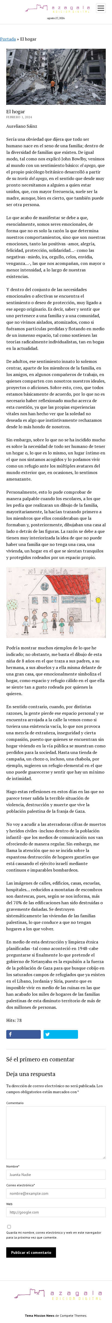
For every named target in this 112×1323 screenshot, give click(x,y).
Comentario (15, 1103)
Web (9, 1204)
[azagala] (56, 1300)
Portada (8, 39)
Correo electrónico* (20, 1185)
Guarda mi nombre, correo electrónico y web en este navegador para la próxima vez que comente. (53, 1234)
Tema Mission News (39, 1315)
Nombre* (12, 1166)
